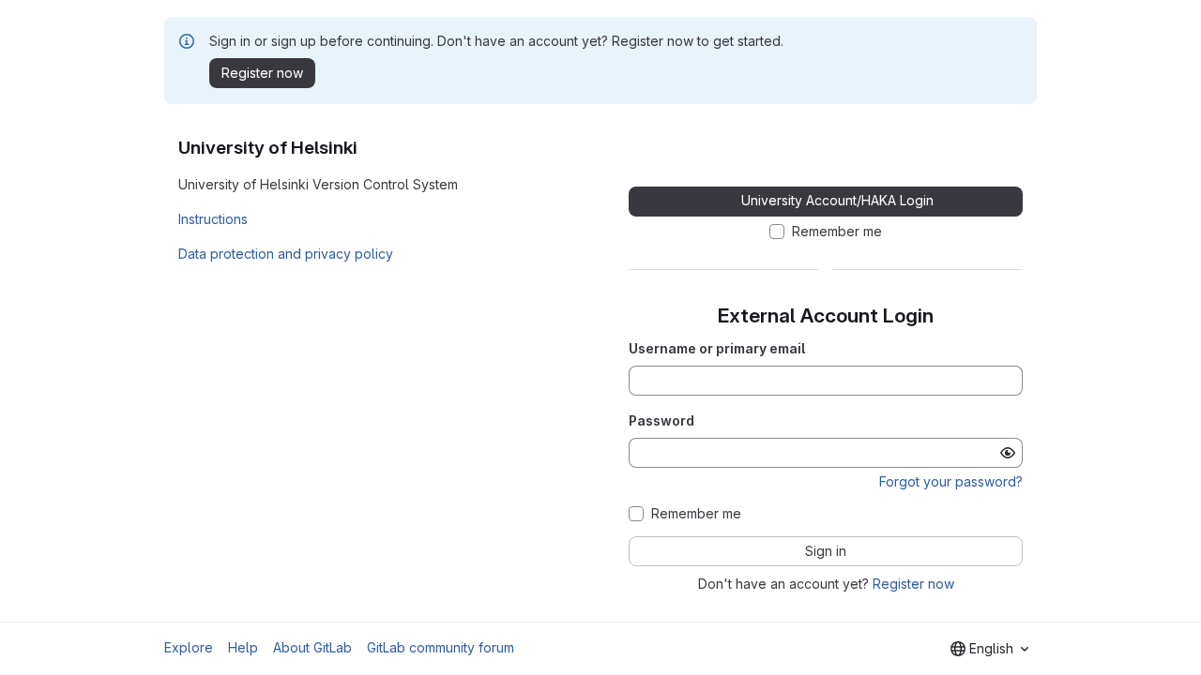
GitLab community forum (440, 647)
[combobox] (989, 649)
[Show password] (1008, 453)
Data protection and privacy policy (285, 254)
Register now (913, 584)
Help (243, 647)
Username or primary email (717, 348)
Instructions (213, 219)
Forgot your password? (951, 481)
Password (661, 420)
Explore (188, 647)
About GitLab (312, 647)
